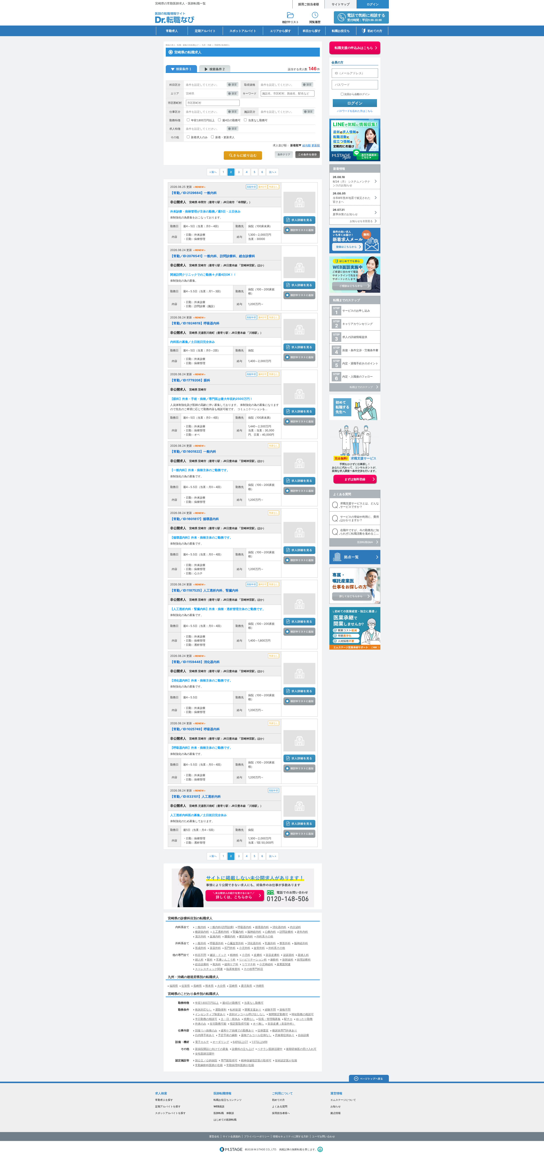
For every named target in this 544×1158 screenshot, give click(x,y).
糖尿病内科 (202, 931)
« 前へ (213, 172)
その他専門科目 (253, 969)
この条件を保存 (307, 154)
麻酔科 (274, 959)
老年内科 (302, 931)
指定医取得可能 (239, 1023)
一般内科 (200, 927)
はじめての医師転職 (225, 1119)
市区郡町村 (175, 102)
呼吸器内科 (244, 927)
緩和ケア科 (231, 964)
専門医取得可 (229, 1060)
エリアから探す (280, 31)
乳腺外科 (270, 943)
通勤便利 (220, 1009)
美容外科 (215, 948)
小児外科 (244, 948)
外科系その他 (276, 948)
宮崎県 (233, 985)
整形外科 (284, 943)
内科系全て (182, 927)
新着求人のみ (199, 137)
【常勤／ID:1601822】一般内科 (193, 451)
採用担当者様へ (281, 1113)
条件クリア (284, 154)
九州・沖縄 (206, 45)
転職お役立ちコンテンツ (228, 1099)
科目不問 (200, 955)
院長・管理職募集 (269, 1019)
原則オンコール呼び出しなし (247, 1014)
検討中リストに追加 (299, 230)
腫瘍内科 (229, 936)
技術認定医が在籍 (286, 1060)
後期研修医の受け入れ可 (301, 1049)
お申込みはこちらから (235, 896)
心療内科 (270, 931)
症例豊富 (263, 1030)
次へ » (272, 172)
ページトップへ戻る (369, 1079)
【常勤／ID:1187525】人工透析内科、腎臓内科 (204, 590)
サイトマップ (341, 4)
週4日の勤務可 (231, 120)
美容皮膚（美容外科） (281, 1023)
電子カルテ (202, 1042)
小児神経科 (266, 964)
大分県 (221, 985)
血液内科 (215, 936)
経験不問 (270, 1009)
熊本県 (209, 985)
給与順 (306, 145)
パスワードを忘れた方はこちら (355, 111)
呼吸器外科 (217, 943)
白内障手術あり (204, 1035)
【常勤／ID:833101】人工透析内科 (195, 796)
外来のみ (200, 1023)
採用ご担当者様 (308, 4)
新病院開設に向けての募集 (211, 1049)
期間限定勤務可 (278, 1014)
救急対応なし (203, 1009)
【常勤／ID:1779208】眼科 (190, 380)
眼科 (209, 959)
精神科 (234, 955)
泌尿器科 (288, 955)
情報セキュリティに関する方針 (291, 1136)
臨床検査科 (233, 969)
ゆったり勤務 (304, 1019)
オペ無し (258, 1023)
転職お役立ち (341, 31)
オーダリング (220, 1042)
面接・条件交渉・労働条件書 (360, 350)
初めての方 (374, 31)
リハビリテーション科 (253, 959)
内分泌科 (295, 927)
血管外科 (259, 948)
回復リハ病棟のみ (206, 1030)
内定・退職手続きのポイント (360, 363)
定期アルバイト (205, 31)
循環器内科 (262, 927)
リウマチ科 (249, 964)
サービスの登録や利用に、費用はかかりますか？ (359, 518)
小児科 (246, 955)
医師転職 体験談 (224, 1113)
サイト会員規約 (232, 1136)
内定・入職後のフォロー (357, 376)
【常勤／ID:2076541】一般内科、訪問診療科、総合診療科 (212, 256)
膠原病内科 (246, 936)
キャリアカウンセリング (357, 323)
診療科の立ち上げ (243, 1049)
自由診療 (303, 1035)
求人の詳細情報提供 (354, 337)
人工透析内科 (220, 931)
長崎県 (197, 985)
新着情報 (339, 168)
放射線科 (287, 959)
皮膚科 (258, 955)
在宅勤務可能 (218, 1023)
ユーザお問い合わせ (323, 1136)
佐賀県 (185, 985)
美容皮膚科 (272, 955)
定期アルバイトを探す (168, 1106)
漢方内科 (200, 936)
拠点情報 (335, 1113)
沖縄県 (260, 985)
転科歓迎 (235, 1009)
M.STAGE (231, 1149)
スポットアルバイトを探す (170, 1113)
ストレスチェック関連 (209, 969)
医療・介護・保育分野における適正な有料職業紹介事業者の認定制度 (320, 1149)
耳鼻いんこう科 (225, 959)
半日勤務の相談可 (206, 1019)
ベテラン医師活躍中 (270, 1049)
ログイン (373, 4)
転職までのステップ (346, 300)
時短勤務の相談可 (303, 1014)
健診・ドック (218, 955)
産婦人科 (303, 955)
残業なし (249, 1019)
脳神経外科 (301, 943)
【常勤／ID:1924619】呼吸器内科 (195, 323)
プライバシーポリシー (256, 1136)
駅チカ (288, 1019)
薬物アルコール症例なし (256, 1035)
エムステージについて (343, 1099)
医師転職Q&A (365, 542)
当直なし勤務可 (258, 120)
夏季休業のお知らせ (345, 214)
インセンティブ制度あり (210, 1014)
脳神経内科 (254, 931)
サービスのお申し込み (356, 310)
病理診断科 (304, 959)
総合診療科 (202, 964)
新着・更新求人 (225, 137)
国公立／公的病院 (206, 1060)
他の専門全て (181, 955)
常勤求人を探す (164, 1099)
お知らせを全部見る (361, 221)
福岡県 (174, 985)
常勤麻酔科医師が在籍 (209, 1065)
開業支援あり (253, 1009)
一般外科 (200, 943)
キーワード (249, 93)
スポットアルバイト (243, 31)
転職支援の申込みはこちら (354, 48)
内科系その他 (264, 936)
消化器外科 (254, 943)
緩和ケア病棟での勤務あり (237, 1030)
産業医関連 (283, 964)
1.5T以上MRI (259, 1042)
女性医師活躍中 (204, 1053)
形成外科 (200, 948)
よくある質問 (342, 494)
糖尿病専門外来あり (284, 1030)
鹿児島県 (246, 985)
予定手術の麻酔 (227, 1035)
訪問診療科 (286, 931)
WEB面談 (219, 1106)
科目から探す (312, 31)
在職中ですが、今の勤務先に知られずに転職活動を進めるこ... (359, 532)
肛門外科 (229, 948)
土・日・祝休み (230, 1019)
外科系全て (182, 943)
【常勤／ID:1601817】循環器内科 (194, 519)
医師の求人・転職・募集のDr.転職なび (182, 45)
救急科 (216, 964)
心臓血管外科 (235, 943)
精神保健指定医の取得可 (256, 1060)
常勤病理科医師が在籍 (240, 1065)
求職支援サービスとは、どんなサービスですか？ (359, 505)
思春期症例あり (284, 1035)
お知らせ (335, 1106)
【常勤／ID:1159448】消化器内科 (195, 662)
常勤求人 (172, 31)
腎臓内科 (238, 931)
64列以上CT (240, 1042)
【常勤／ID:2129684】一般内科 (193, 193)
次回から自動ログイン (357, 94)
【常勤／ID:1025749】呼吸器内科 (195, 729)
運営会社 (214, 1136)
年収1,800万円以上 (203, 120)
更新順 (316, 145)
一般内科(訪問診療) (222, 927)
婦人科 (199, 959)
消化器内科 (279, 927)
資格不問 (284, 1009)
